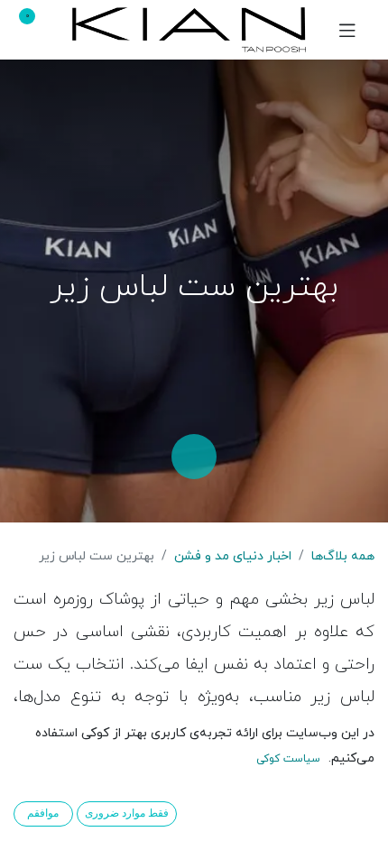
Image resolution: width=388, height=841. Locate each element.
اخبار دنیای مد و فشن (232, 556)
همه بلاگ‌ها (342, 556)
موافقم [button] (43, 813)
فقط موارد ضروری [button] (127, 813)
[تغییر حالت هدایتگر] (347, 30)
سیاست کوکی (288, 759)
